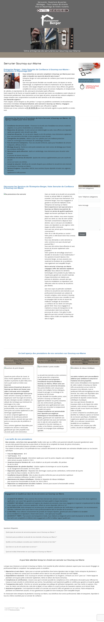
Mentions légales (15, 610)
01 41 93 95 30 (57, 10)
